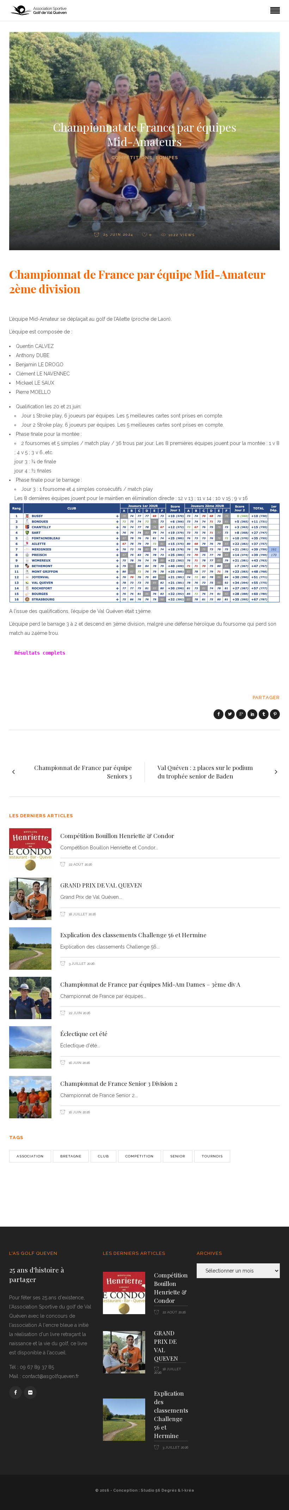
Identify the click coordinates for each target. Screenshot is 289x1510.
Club (103, 1156)
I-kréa (188, 1490)
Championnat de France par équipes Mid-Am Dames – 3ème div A (150, 984)
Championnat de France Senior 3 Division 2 (118, 1083)
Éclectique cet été (83, 1033)
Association (30, 1156)
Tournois (212, 1156)
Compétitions (131, 157)
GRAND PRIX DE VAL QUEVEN (101, 885)
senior (177, 1156)
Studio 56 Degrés (159, 1490)
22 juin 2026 (79, 1013)
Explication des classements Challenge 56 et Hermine (133, 935)
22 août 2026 (80, 864)
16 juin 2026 (79, 1063)
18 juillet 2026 (82, 914)
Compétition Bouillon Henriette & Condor (117, 836)
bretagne (70, 1156)
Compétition (139, 1156)
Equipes (166, 157)
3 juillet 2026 (81, 963)
